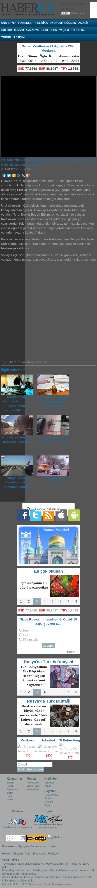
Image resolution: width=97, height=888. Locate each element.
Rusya (22, 362)
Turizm (19, 30)
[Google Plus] (28, 175)
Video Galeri (33, 786)
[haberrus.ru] (28, 9)
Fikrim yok (30, 639)
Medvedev (39, 853)
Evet (26, 635)
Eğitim (10, 792)
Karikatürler (33, 789)
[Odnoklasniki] (14, 175)
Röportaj (78, 30)
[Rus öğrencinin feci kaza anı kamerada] (19, 417)
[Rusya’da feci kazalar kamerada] (54, 457)
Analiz (83, 23)
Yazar (47, 786)
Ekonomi (56, 23)
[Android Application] (74, 515)
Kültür (6, 30)
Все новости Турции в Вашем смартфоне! (28, 846)
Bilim (44, 30)
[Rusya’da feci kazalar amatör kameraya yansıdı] (19, 457)
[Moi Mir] (18, 175)
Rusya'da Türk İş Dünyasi (48, 662)
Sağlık (10, 786)
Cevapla (48, 645)
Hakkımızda (51, 795)
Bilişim (10, 782)
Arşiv (47, 805)
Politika (41, 23)
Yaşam (64, 30)
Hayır (27, 630)
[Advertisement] (48, 310)
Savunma (12, 789)
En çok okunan (48, 571)
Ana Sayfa (8, 23)
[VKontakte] (4, 175)
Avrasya (32, 30)
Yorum (6, 37)
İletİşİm (19, 37)
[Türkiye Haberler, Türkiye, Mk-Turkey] (48, 819)
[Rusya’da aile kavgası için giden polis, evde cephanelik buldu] (19, 376)
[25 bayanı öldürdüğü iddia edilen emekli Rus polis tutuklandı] (54, 376)
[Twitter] (9, 175)
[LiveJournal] (23, 175)
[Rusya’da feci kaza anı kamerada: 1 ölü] (54, 417)
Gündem (70, 23)
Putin (28, 853)
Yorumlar (49, 782)
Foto (9, 796)
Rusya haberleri (37, 362)
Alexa (47, 884)
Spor (53, 30)
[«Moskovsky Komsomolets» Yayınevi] (17, 819)
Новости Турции (12, 853)
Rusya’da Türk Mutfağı (48, 701)
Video (10, 799)
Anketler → (72, 651)
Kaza (13, 362)
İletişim (48, 798)
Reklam (48, 801)
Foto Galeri (33, 782)
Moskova (53, 853)
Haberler (26, 23)
